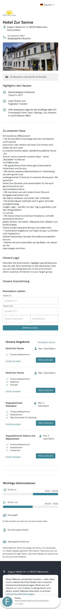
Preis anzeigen (45, 360)
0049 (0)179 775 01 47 (19, 38)
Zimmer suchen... (30, 328)
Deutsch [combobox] (48, 5)
